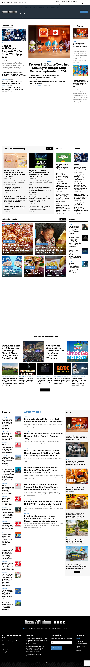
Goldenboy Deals (6, 93)
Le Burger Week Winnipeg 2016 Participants (35, 655)
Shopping (4, 79)
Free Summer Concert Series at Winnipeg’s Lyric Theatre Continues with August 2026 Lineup (10, 382)
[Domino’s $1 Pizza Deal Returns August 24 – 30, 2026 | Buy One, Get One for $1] (17, 239)
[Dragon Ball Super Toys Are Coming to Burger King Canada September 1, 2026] (49, 41)
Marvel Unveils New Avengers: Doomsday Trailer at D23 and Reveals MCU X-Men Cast (75, 229)
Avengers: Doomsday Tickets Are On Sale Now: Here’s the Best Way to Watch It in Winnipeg (74, 267)
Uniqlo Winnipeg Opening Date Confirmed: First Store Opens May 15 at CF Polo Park (8, 566)
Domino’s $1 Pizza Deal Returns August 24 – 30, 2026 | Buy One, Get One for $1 (12, 89)
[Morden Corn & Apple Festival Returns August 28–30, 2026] (63, 157)
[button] (22, 17)
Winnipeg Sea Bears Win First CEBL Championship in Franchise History (80, 177)
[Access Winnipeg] (9, 11)
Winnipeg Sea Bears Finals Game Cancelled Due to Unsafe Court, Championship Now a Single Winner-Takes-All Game (81, 207)
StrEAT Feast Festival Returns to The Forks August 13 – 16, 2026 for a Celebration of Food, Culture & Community (40, 189)
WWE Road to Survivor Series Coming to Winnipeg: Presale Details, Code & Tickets (63, 176)
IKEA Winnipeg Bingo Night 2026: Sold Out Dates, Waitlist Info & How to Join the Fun (8, 594)
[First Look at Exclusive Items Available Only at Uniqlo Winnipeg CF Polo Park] (18, 524)
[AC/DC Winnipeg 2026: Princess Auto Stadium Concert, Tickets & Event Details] (62, 369)
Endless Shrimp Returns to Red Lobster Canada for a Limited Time (43, 420)
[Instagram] (85, 2)
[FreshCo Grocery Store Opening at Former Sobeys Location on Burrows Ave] (18, 603)
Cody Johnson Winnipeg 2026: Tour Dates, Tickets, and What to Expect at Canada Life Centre (79, 382)
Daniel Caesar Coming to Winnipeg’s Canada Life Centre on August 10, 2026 (44, 381)
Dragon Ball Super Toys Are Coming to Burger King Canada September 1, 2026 (49, 67)
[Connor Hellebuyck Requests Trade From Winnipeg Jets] (14, 35)
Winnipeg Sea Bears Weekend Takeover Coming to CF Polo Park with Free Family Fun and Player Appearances (8, 514)
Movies (70, 224)
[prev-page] (25, 531)
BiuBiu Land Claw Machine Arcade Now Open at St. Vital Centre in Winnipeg (47, 82)
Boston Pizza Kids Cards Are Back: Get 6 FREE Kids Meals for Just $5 (43, 502)
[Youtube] (83, 4)
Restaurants (76, 78)
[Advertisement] (45, 120)
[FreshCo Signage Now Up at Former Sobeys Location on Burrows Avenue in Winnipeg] (18, 457)
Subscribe (56, 648)
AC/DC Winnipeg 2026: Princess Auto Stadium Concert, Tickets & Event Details (62, 381)
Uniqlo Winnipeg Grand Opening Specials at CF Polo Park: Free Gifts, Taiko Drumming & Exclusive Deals (7, 553)
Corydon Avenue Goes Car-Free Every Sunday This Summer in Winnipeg (14, 208)
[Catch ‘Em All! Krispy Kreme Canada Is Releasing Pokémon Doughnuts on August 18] (77, 553)
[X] (87, 2)
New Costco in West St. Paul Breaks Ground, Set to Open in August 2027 (7, 436)
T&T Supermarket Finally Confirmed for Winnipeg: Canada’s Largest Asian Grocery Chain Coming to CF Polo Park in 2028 (8, 475)
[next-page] (28, 531)
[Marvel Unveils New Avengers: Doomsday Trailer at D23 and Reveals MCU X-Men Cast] (85, 227)
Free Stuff (4, 547)
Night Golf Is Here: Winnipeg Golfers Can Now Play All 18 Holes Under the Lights (39, 173)
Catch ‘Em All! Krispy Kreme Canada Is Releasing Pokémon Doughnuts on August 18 (76, 566)
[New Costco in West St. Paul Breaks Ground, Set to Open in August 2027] (18, 434)
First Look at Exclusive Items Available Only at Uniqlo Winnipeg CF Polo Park (7, 527)
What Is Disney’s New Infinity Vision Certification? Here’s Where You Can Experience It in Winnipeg (75, 255)
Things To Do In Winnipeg (34, 85)
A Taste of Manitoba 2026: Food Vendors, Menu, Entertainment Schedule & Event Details (44, 76)
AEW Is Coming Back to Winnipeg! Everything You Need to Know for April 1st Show (63, 208)
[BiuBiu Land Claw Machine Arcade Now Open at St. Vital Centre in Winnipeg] (15, 160)
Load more (44, 390)
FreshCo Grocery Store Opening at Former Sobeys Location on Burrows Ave (8, 606)
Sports (4, 42)
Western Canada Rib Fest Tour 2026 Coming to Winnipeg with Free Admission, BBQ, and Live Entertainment (63, 197)
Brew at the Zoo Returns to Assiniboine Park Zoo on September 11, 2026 (13, 188)
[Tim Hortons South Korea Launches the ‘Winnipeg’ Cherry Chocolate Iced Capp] (77, 528)
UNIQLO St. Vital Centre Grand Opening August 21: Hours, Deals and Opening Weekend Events (7, 448)
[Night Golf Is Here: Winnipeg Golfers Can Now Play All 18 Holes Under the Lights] (41, 160)
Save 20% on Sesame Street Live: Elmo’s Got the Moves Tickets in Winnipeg (55, 351)
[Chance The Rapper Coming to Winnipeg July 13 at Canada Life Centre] (27, 369)
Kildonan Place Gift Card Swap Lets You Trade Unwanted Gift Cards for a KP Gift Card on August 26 (14, 75)
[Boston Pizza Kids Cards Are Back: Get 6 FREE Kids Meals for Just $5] (50, 239)
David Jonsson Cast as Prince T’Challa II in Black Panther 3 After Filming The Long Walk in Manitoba (75, 242)
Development (5, 431)
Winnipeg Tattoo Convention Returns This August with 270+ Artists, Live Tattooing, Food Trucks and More (39, 199)
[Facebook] (83, 2)
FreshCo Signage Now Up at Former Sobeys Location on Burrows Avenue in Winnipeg (8, 461)
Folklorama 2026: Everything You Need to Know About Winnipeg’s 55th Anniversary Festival (40, 208)
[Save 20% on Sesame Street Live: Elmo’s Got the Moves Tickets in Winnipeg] (77, 351)
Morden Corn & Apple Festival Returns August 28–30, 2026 (12, 82)
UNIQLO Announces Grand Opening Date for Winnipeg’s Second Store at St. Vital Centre (8, 489)
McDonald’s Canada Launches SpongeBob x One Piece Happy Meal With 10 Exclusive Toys (80, 83)
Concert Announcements (9, 343)
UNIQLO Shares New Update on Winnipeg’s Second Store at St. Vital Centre (7, 501)
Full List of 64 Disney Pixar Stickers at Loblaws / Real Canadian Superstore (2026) (7, 539)
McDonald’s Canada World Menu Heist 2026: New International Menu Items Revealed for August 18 (75, 515)
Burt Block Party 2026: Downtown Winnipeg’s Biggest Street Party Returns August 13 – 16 (11, 351)
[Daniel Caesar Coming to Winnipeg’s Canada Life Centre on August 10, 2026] (45, 369)
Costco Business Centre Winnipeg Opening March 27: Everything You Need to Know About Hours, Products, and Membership (8, 579)
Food (49, 61)
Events (3, 85)
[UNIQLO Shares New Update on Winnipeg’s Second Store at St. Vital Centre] (18, 499)
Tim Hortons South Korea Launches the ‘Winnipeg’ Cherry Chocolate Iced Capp (75, 541)
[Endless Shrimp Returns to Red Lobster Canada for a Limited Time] (77, 476)
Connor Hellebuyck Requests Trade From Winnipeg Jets (12, 51)
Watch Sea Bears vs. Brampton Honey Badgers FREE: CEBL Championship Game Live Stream (80, 187)
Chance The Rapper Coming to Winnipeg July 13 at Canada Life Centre (26, 381)
